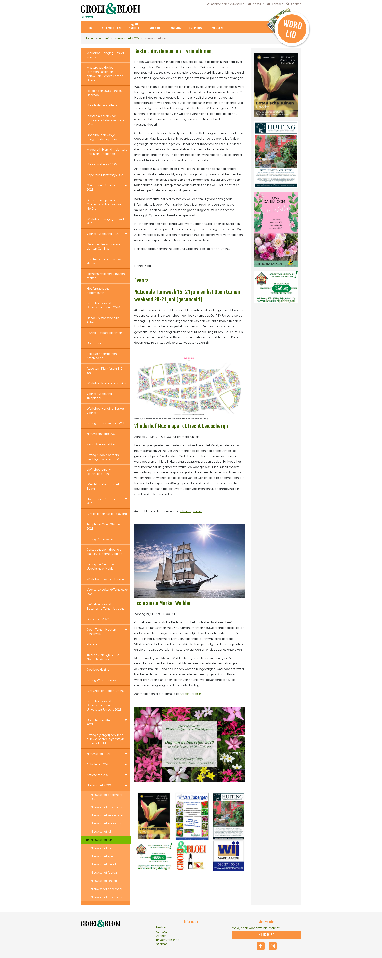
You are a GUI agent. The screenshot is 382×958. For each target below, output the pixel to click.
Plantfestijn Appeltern (102, 105)
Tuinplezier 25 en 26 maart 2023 (105, 526)
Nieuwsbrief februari (104, 872)
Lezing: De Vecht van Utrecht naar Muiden (101, 566)
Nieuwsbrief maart (103, 864)
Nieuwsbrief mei (102, 848)
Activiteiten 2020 (98, 775)
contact (161, 931)
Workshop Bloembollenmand (107, 579)
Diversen (216, 28)
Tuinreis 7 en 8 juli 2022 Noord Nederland (103, 657)
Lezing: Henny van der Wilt (105, 423)
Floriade (92, 644)
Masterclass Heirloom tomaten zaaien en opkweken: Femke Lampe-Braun (105, 74)
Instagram (273, 946)
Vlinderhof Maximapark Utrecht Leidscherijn (181, 426)
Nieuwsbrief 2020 (126, 38)
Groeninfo (155, 28)
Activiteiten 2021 (98, 764)
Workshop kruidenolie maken (107, 383)
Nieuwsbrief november (106, 807)
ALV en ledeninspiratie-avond (107, 514)
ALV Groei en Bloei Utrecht (105, 691)
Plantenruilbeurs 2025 (102, 164)
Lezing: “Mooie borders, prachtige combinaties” (103, 457)
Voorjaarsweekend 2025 (103, 234)
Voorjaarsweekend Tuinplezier (99, 396)
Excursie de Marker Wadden (163, 603)
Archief (134, 28)
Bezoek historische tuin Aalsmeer (103, 320)
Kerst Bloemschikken (101, 444)
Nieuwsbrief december (106, 889)
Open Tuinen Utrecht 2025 (101, 187)
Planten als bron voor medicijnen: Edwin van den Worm (105, 120)
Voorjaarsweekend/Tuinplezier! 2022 (108, 592)
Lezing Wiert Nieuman (102, 680)
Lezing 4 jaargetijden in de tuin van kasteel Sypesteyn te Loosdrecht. (105, 739)
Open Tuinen (95, 343)
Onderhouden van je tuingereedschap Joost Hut (106, 137)
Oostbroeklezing (98, 669)
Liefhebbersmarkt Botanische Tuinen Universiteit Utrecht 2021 (104, 705)
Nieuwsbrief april (102, 856)
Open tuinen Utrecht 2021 (101, 722)
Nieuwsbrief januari (104, 881)
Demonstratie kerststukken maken (106, 276)
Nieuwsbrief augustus (106, 823)
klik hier (267, 935)
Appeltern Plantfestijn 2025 (105, 175)
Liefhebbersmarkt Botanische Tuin (99, 472)
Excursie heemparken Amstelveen (102, 356)
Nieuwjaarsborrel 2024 (102, 434)
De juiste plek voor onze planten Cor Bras (103, 246)
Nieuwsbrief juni (102, 840)
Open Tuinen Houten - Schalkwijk (102, 632)
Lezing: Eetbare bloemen (104, 333)
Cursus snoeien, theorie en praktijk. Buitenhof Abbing (105, 552)
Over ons (195, 28)
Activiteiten (111, 28)
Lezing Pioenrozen (100, 539)
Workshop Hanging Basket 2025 (105, 221)
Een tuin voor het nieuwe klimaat (104, 261)
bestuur (161, 927)
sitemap (162, 944)
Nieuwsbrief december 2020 (106, 797)
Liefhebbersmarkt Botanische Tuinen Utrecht (105, 606)
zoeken (161, 936)
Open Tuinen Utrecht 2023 (101, 501)
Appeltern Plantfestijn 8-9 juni (104, 371)
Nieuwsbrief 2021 (98, 754)
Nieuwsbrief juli (101, 831)
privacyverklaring (167, 940)
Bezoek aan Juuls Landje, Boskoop (104, 93)
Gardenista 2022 (98, 619)
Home (90, 28)
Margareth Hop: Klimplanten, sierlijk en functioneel (107, 152)
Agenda (175, 28)
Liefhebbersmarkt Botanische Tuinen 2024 (103, 305)
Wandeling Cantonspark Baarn (103, 486)
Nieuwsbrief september (107, 815)
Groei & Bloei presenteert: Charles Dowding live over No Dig (105, 204)
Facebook (261, 946)
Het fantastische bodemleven (98, 291)
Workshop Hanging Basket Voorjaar (105, 55)
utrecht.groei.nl (191, 511)
